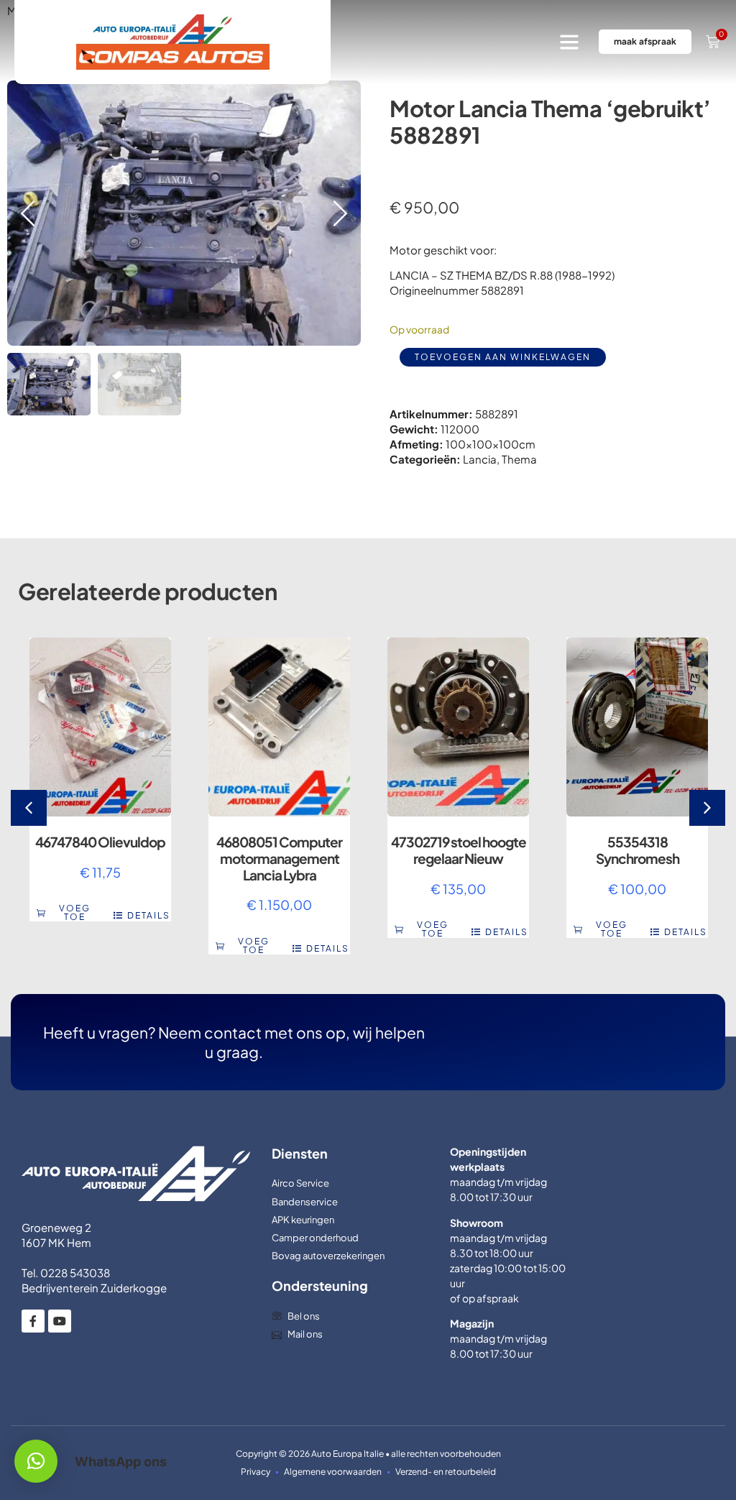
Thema (519, 459)
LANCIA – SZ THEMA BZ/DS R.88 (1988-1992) (502, 275)
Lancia (480, 459)
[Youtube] (59, 1321)
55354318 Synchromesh (637, 850)
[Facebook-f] (33, 1321)
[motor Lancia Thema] (184, 213)
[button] (569, 42)
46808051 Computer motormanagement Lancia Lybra (279, 858)
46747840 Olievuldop (100, 841)
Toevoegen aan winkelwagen (503, 356)
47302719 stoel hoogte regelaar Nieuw (458, 850)
